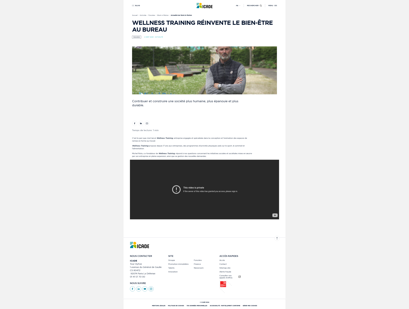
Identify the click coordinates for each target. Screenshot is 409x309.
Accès (222, 260)
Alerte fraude (225, 272)
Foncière (198, 260)
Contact (223, 264)
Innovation (136, 37)
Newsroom (199, 268)
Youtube (144, 288)
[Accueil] (205, 5)
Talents (171, 268)
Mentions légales (158, 306)
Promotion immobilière (178, 264)
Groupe (171, 260)
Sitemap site (224, 268)
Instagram (151, 288)
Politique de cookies (176, 306)
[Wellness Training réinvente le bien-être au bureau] (134, 123)
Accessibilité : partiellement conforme (225, 306)
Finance (197, 264)
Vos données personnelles (197, 306)
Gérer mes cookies (250, 306)
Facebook (132, 288)
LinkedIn (138, 288)
